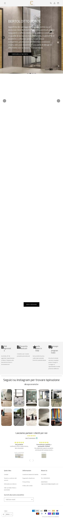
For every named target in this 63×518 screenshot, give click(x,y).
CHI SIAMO (43, 474)
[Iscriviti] (32, 499)
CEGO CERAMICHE (48, 516)
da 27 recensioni (31, 438)
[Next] (59, 37)
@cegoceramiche (31, 384)
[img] (31, 436)
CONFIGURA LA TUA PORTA (20, 54)
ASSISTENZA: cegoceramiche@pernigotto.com (49, 483)
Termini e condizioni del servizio (10, 479)
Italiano (8, 514)
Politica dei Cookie (27, 485)
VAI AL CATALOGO (31, 304)
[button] (5, 3)
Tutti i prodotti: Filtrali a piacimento (10, 489)
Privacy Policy (26, 482)
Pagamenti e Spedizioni (29, 478)
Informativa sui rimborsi (10, 484)
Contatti (6, 474)
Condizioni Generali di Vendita (30, 474)
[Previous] (3, 37)
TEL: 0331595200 (45, 478)
